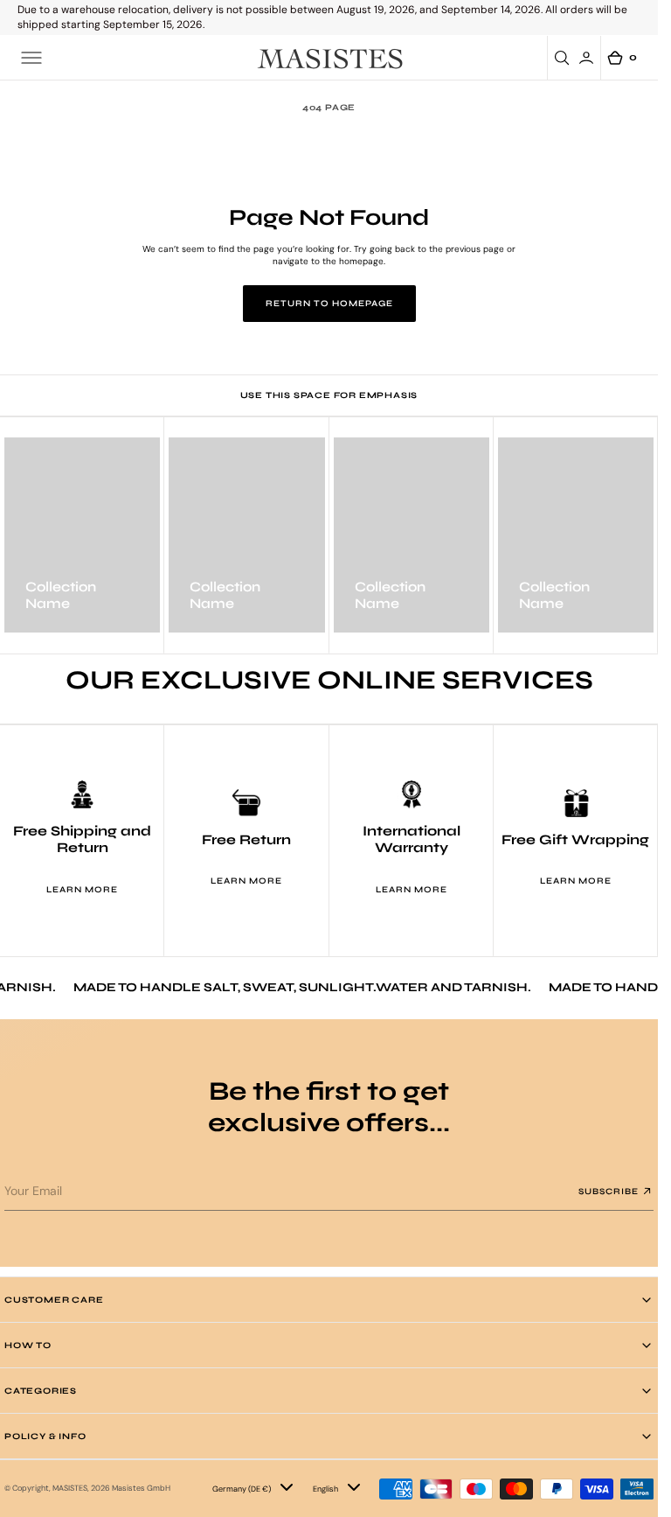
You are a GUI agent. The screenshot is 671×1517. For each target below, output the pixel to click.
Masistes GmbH (141, 1488)
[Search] (564, 58)
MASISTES (69, 1488)
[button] (31, 57)
